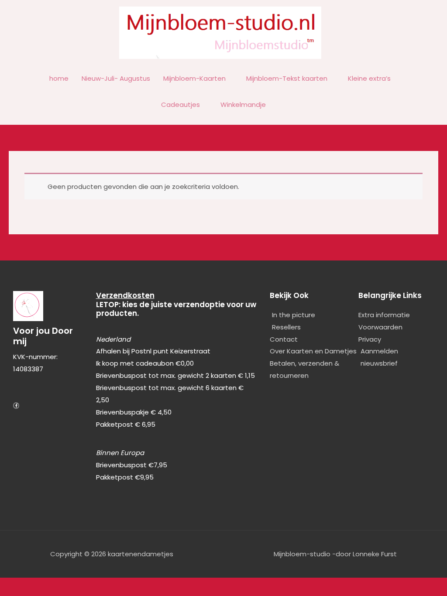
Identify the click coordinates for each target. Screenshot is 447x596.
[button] (282, 105)
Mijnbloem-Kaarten (194, 78)
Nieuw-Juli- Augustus (116, 78)
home (59, 78)
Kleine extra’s (369, 78)
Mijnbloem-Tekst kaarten (286, 78)
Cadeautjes (180, 104)
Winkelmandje (243, 104)
